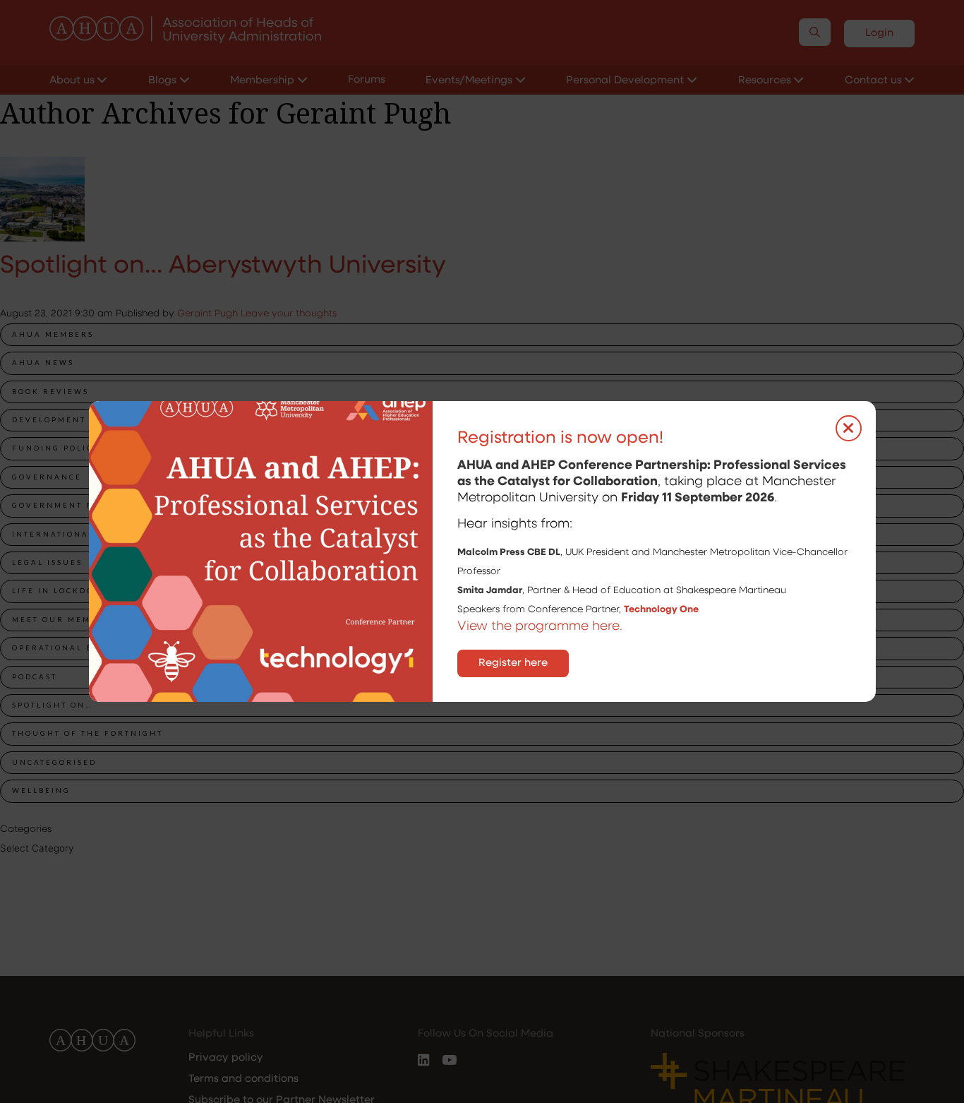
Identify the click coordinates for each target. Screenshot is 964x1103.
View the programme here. (541, 627)
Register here (513, 663)
